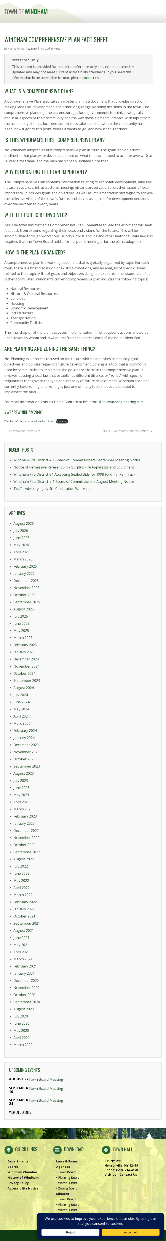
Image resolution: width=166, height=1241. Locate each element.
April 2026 (21, 552)
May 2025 (21, 630)
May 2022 (21, 880)
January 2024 (24, 737)
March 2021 (22, 959)
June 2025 (21, 623)
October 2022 (24, 844)
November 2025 (26, 587)
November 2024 (26, 666)
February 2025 (25, 644)
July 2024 (20, 694)
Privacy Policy (18, 1183)
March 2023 (22, 809)
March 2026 (22, 559)
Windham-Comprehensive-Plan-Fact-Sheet (29, 421)
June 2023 (21, 787)
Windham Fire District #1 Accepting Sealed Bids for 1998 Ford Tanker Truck (74, 474)
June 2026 (21, 537)
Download (62, 421)
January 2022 (24, 909)
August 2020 (23, 1009)
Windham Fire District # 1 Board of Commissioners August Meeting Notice (73, 481)
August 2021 (23, 930)
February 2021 (25, 966)
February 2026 (25, 566)
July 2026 (20, 530)
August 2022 (23, 859)
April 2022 (21, 887)
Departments (18, 1161)
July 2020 (20, 1016)
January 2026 (24, 573)
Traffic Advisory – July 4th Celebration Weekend (51, 488)
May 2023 (21, 794)
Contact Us (128, 1174)
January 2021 (24, 973)
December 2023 (26, 744)
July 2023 (20, 780)
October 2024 (24, 673)
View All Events (20, 1112)
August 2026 (23, 523)
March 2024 (22, 723)
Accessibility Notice (23, 1188)
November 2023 (26, 752)
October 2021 (24, 916)
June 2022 (21, 873)
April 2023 (21, 802)
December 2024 (26, 659)
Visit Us (110, 1174)
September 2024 (26, 680)
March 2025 (22, 637)
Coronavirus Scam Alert (24, 431)
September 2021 (26, 923)
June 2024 (21, 702)
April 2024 (21, 716)
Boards (13, 1167)
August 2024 (23, 687)
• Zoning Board (66, 1188)
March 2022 (22, 894)
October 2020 (24, 994)
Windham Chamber (22, 1172)
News (56, 48)
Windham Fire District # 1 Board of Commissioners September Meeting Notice (76, 460)
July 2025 (20, 616)
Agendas (63, 1167)
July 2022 (20, 866)
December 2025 (26, 580)
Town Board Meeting (46, 1079)
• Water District (66, 1183)
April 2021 (21, 952)
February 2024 (25, 730)
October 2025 (24, 594)
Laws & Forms (67, 1161)
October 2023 (24, 759)
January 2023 (24, 823)
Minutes (62, 1194)
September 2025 (26, 602)
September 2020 (26, 1002)
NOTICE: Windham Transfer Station (125, 431)
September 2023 (26, 766)
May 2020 (21, 1030)
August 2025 (23, 609)
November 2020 (26, 987)
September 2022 (26, 852)
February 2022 (25, 902)
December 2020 (26, 980)
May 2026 (21, 544)
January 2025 (24, 652)
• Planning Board (68, 1177)
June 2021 (21, 937)
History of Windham (23, 1177)
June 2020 (21, 1023)
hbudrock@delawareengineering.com (113, 401)
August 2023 (23, 773)
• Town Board (66, 1172)
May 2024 (21, 709)
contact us (90, 77)
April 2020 (21, 1037)
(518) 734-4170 (127, 1170)
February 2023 (25, 816)
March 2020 (22, 1044)
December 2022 (26, 830)
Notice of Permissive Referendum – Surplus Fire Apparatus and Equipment (73, 467)
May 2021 (21, 944)
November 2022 (26, 837)
